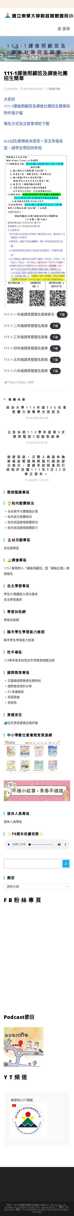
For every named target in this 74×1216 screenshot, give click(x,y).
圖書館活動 (54, 88)
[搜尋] (65, 863)
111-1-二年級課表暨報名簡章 (26, 325)
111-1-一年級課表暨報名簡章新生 (29, 314)
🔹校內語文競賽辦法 (18, 517)
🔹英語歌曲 (12, 697)
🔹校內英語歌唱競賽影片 (21, 528)
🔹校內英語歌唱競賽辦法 (21, 522)
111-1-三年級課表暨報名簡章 (26, 337)
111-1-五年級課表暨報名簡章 (26, 359)
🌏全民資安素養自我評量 (21, 723)
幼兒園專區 (11, 548)
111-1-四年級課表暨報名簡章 (26, 348)
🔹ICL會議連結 (14, 692)
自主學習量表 (13, 599)
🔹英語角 (10, 702)
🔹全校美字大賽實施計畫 (21, 511)
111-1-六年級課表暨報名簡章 (26, 370)
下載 (62, 314)
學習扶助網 (11, 620)
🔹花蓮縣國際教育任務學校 (22, 681)
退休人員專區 (13, 822)
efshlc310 (12, 88)
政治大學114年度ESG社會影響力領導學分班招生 (37, 409)
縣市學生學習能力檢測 (19, 640)
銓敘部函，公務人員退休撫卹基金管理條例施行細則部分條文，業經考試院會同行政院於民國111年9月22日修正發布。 (37, 465)
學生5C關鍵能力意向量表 (21, 594)
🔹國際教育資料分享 (18, 686)
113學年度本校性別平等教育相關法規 (29, 660)
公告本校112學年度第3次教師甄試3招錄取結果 (37, 434)
